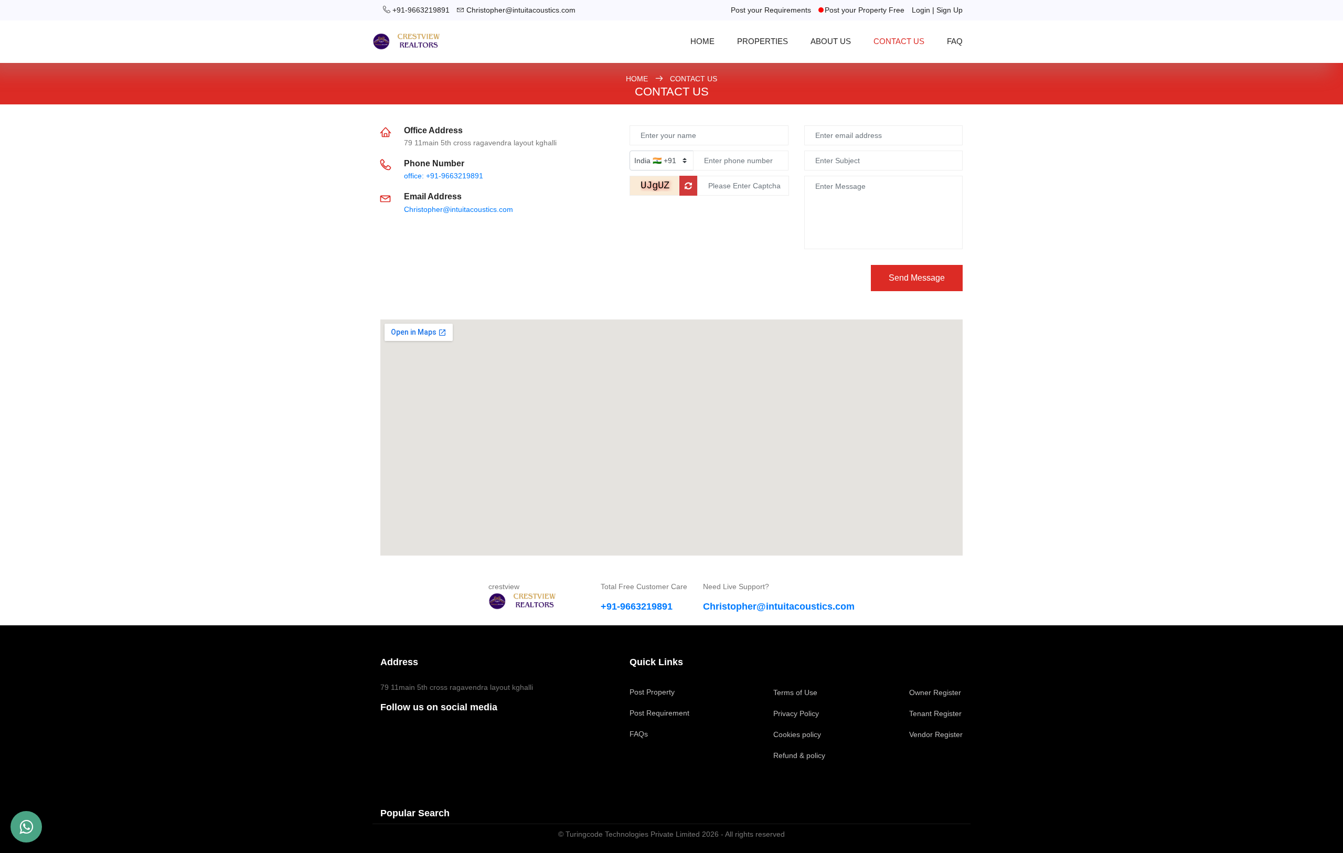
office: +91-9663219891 (443, 176)
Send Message (917, 277)
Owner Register (935, 692)
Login (921, 10)
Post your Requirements (771, 10)
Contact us (898, 41)
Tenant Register (935, 713)
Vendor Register (936, 734)
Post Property (652, 692)
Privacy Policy (796, 713)
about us (831, 41)
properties (762, 41)
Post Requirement (659, 713)
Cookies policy (797, 734)
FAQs (639, 734)
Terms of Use (795, 692)
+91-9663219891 (421, 10)
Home (638, 78)
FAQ (955, 41)
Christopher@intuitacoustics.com (520, 10)
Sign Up (949, 10)
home (702, 41)
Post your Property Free (864, 10)
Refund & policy (799, 755)
